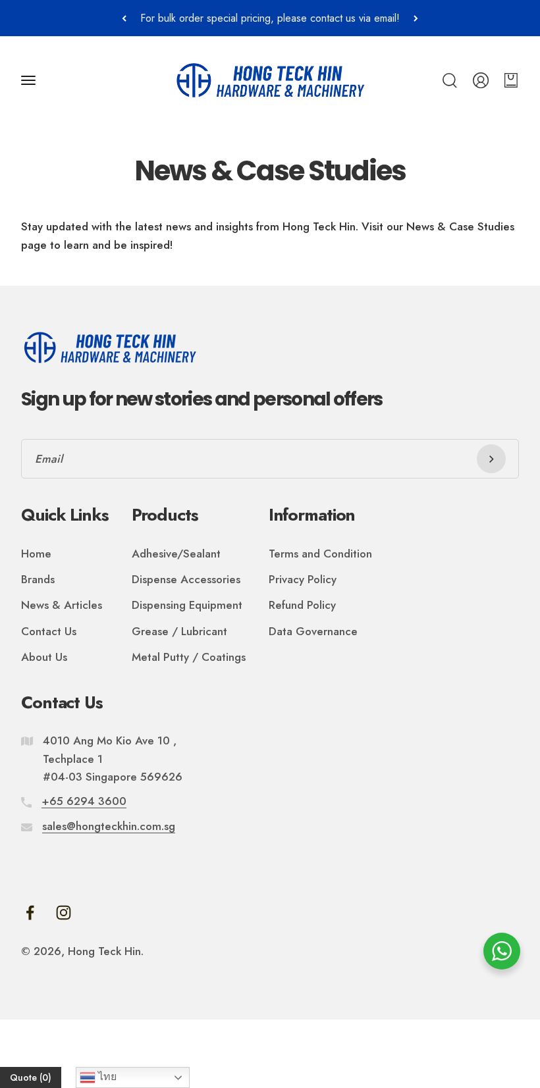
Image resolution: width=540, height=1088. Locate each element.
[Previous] (124, 18)
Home (36, 553)
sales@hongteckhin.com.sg (108, 826)
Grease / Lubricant (179, 631)
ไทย (106, 1076)
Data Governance (313, 631)
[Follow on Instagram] (63, 912)
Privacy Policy (303, 579)
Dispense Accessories (186, 579)
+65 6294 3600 (83, 801)
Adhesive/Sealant (176, 553)
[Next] (416, 18)
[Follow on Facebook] (30, 912)
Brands (38, 579)
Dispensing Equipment (187, 605)
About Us (44, 657)
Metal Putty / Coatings (189, 657)
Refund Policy (302, 605)
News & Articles (61, 605)
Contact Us (48, 631)
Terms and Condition (320, 553)
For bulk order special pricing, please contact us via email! (270, 18)
